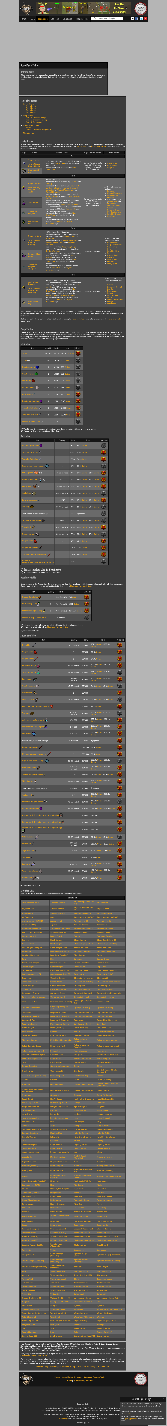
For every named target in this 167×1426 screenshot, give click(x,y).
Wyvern (77, 1324)
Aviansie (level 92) (82, 932)
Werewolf (101, 1317)
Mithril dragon (56, 1166)
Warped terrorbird (58, 1313)
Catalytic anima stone (31, 520)
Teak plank (27, 527)
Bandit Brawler (56, 936)
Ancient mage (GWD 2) (84, 917)
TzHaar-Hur (26, 1294)
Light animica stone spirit (33, 720)
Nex (109, 253)
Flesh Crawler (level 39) (107, 1055)
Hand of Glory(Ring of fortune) (34, 242)
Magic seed (27, 795)
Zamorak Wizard (104, 1328)
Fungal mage (80, 1062)
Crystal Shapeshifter (31, 1008)
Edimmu (54, 1031)
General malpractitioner (60, 1066)
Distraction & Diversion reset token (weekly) (41, 822)
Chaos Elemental (114, 193)
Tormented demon (105, 1279)
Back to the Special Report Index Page (79, 1367)
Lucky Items (28, 104)
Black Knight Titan (58, 948)
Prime (110, 201)
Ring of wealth (34, 183)
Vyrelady (78, 1305)
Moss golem (27, 1170)
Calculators (67, 18)
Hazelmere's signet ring (80, 586)
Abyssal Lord (27, 913)
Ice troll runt (27, 1114)
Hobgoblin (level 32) (59, 1106)
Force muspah (103, 1058)
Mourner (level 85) (105, 1170)
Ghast (99, 1066)
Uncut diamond (29, 387)
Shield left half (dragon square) (36, 706)
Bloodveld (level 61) (106, 951)
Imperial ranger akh (30, 1118)
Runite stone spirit (30, 479)
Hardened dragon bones (33, 802)
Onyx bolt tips (28, 850)
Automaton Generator (60, 929)
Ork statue (101, 1189)
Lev (75, 1152)
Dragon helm (27, 541)
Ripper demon (28, 1204)
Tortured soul (28, 1283)
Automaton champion (31, 929)
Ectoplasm (26, 733)
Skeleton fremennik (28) (107, 1240)
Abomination (113, 243)
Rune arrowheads (30, 500)
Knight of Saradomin (106, 1137)
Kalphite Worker (29, 1137)
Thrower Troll (27, 1279)
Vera (99, 1302)
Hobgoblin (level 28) (31, 1106)
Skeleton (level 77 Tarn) (107, 1236)
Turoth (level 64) (81, 1287)
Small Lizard (102, 1245)
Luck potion (33, 203)
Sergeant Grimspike (30, 1229)
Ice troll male (102, 1110)
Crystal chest (57, 221)
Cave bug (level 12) (82, 970)
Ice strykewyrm (28, 1110)
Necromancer (103, 1181)
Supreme (111, 204)
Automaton (102, 925)
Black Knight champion (32, 948)
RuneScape (63, 1419)
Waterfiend (55, 1317)
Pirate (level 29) (28, 1196)
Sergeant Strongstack (83, 1229)
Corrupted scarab (82, 997)
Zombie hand (56, 1336)
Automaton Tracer (105, 929)
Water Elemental (29, 1317)
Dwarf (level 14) (57, 1028)
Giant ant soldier (57, 1071)
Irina (52, 1122)
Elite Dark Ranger (81, 1035)
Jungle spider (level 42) (32, 1129)
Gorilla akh (26, 1084)
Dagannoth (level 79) (59, 1016)
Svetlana (25, 1275)
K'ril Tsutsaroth (114, 212)
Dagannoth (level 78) (31, 1016)
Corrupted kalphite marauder (34, 997)
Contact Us (89, 1381)
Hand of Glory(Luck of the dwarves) (34, 290)
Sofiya (53, 1250)
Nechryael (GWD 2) (82, 1181)
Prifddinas (50, 238)
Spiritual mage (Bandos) (80, 1255)
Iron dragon (79, 1122)
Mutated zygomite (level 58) (109, 1176)
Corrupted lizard (57, 997)
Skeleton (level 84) (58, 1240)
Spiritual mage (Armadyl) (56, 1255)
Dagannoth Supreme (59, 1020)
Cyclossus (26, 1012)
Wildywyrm (112, 264)
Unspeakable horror (83, 1298)
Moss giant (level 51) (106, 1166)
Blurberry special (29, 604)
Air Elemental (27, 917)
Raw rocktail (27, 679)
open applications (131, 1419)
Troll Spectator (103, 1283)
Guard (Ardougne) (105, 1095)
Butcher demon (104, 963)
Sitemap (69, 1381)
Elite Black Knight (58, 1035)
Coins (24, 353)
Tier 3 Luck (31, 110)
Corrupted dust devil (83, 993)
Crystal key (27, 645)
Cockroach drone (58, 989)
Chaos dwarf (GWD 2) (83, 982)
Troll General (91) (81, 1283)
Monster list (28, 133)
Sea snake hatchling (83, 1221)
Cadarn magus (28, 967)
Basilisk (25, 940)
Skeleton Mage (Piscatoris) (57, 1245)
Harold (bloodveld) (105, 1099)
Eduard (77, 1031)
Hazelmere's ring (98, 146)
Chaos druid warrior (30, 982)
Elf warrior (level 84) (106, 1031)
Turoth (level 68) (29, 1290)
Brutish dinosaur (57, 963)
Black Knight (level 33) (107, 944)
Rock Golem (55, 1208)
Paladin (77, 1192)
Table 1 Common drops (36, 118)
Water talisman (28, 837)
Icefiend (77, 1114)
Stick (24, 1271)
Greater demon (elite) (83, 1084)
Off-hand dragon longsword (34, 554)
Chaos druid (102, 978)
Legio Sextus (56, 1148)
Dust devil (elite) (29, 1028)
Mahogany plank (29, 767)
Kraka (24, 1141)
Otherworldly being (30, 1192)
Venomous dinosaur (83, 1302)
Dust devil (101, 1024)
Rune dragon (56, 1211)
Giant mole (79, 1071)
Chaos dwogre (28, 985)
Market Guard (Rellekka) (80, 1157)
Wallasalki (78, 1309)
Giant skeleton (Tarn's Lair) (34, 1076)
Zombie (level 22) (29, 1336)
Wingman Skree (28, 1324)
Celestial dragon (57, 978)
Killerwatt (54, 1137)
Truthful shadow (29, 1287)
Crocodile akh (103, 1002)
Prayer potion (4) (29, 672)
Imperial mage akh (105, 1114)
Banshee (78, 936)
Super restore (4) (29, 665)
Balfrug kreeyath (29, 936)
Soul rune (26, 864)
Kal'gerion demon (105, 1129)
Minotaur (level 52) (30, 1166)
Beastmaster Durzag (112, 292)
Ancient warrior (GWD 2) (32, 921)
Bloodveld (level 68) (30, 955)
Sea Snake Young (104, 1221)
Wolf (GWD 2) (56, 1324)
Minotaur (101, 1162)
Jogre (52, 1125)
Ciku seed (26, 857)
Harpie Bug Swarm (30, 1103)
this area (127, 1413)
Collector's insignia (32, 212)
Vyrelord (100, 1305)
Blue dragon (79, 955)
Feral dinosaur (80, 1051)
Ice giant (101, 1106)
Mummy (25, 1176)
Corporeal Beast (114, 245)
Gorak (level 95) (104, 1080)
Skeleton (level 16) (105, 1233)
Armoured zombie (82, 925)
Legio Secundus (29, 1148)
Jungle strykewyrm (58, 1129)
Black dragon (80, 940)
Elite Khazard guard (105, 1035)
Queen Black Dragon (112, 256)
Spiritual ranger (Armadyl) (57, 1261)
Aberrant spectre (57, 903)
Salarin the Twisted (82, 1211)
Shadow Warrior (28, 1233)
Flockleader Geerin (82, 1058)
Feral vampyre (103, 1051)
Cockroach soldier (82, 989)
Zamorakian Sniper (30, 1332)
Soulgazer (101, 1250)
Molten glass (28, 473)
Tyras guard (102, 1290)
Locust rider (27, 1157)
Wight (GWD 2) (80, 1321)
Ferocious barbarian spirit (33, 1055)
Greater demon (57, 1084)
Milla (76, 1162)
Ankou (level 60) (81, 921)
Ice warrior (55, 1114)
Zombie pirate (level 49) (84, 1336)
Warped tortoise (81, 1313)
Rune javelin (27, 394)
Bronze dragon (103, 959)
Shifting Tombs (52, 251)
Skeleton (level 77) (30, 1240)
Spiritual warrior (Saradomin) (34, 1266)
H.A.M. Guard (56, 1099)
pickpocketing (69, 236)
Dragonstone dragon (59, 1024)
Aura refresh (27, 693)
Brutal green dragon (30, 963)
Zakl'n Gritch (79, 1328)
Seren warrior (103, 1225)
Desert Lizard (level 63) (107, 1020)
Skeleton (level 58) (82, 1236)
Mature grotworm (104, 1157)
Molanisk (78, 1166)
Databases (55, 18)
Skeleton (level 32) (58, 1236)
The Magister (103, 1275)
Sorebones (79, 1250)
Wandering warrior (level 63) (34, 1313)
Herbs (28, 127)
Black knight (56, 944)
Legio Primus (56, 1144)
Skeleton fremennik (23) (84, 1240)
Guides (70, 1377)
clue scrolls (60, 163)
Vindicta (110, 261)
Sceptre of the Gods (55, 243)
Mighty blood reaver (59, 1162)
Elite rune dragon (29, 1040)
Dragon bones (28, 534)
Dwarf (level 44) (81, 1028)
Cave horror (79, 974)
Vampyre (25, 1302)
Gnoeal (53, 1080)
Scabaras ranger (81, 1216)
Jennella (25, 1125)
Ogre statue (79, 1189)
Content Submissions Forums (33, 1356)
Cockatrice (26, 989)
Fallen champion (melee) (108, 1046)
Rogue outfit (51, 196)
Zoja (76, 1332)
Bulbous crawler (81, 963)
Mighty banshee (29, 1162)
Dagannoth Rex (28, 1020)
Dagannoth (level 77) (106, 1012)
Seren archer (56, 1225)
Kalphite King (113, 251)
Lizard (99, 1152)
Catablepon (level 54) (59, 970)
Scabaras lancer (29, 1216)
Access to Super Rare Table (34, 618)
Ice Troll (53, 1110)
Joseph (77, 1125)
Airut (52, 917)
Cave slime (26, 978)
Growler (77, 1095)
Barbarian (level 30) (105, 936)
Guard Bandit (27, 1099)
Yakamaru (111, 304)
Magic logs (27, 493)
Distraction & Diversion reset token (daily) (40, 815)
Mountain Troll (56, 1170)
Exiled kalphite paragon (107, 1040)
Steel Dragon (102, 1266)
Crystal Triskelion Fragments (38, 129)
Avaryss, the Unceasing (32, 932)
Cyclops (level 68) (105, 1008)
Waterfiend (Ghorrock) (84, 1317)
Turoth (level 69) (57, 1290)
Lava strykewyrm (29, 1144)
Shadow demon (104, 1229)
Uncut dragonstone (30, 401)
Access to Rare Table (31, 422)
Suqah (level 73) (57, 1271)
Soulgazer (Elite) (29, 1255)
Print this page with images (48, 1367)
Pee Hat (100, 1192)
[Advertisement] (83, 42)
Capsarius (101, 967)
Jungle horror (103, 1125)
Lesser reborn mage (30, 1152)
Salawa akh (102, 1211)
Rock (99, 1204)
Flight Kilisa (55, 1058)
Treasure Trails (82, 18)
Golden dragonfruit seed (33, 775)
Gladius (25, 1080)
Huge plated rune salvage (33, 466)
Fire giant (78, 1055)
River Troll (78, 1204)
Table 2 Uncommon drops (37, 120)
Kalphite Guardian (30, 1133)
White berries (28, 781)
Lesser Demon (103, 1148)
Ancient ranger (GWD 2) (107, 917)
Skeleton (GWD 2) (58, 1233)
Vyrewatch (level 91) (59, 1309)
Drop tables (28, 116)
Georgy (77, 1066)
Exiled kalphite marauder (80, 1040)
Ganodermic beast (105, 1062)
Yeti (23, 1328)
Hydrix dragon (80, 1106)
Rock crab (26, 1208)
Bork (24, 959)
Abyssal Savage (57, 913)
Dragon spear (28, 659)
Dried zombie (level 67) (84, 1024)
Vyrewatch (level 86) (30, 1309)
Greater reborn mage (59, 1090)
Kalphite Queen (114, 214)
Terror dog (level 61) (59, 1275)
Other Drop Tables (31, 125)
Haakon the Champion (84, 1099)
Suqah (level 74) (81, 1271)
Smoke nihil (27, 1250)
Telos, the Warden (115, 299)
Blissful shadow (104, 948)
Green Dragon (103, 1090)
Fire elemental (56, 1055)
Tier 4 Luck (31, 112)
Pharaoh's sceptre (65, 190)
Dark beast (79, 1020)
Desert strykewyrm (30, 1024)
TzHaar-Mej (79, 1294)
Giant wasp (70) (57, 1076)
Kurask (77, 1141)
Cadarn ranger (56, 967)
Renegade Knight (82, 1200)
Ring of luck (33, 160)
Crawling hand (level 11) (61, 1002)
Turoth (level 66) (104, 1287)
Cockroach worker (105, 989)
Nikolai (25, 1189)
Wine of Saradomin (30, 871)
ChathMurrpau (103, 985)
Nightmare (78, 1185)
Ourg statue (55, 1192)
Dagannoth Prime (104, 1016)
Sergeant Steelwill (58, 1229)
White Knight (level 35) (60, 1321)
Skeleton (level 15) (82, 1233)
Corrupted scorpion (105, 997)
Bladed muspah (81, 948)
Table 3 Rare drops (34, 122)
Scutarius (54, 1221)
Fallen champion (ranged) (33, 1051)
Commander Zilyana (112, 196)
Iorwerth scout (28, 1122)
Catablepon (27, 970)
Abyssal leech (103, 909)
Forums (24, 18)
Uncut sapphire (29, 367)
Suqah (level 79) (104, 1271)
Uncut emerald (28, 374)
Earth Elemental (104, 1028)
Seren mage (79, 1225)
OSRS (33, 18)
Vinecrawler (27, 1305)
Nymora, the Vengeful (59, 1189)
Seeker (25, 1225)
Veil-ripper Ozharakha (59, 1302)
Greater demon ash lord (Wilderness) (107, 1084)
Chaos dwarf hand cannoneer (110, 982)
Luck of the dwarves (33, 283)
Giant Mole (112, 163)
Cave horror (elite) (105, 974)
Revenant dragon (104, 1200)
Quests (64, 1377)
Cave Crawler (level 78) (60, 974)
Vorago (110, 301)
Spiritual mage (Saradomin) (109, 1255)
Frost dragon (56, 1062)
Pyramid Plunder (53, 192)
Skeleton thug (80, 1245)
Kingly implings (69, 247)
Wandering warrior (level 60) (109, 1309)
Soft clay (26, 507)
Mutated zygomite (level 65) (34, 1181)
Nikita (99, 1185)
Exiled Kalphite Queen (31, 1046)
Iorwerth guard (103, 1118)
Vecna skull (82, 146)
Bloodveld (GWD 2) (82, 951)
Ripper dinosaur (57, 1204)
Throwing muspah (58, 1279)
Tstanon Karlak (57, 1287)
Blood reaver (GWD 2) (60, 951)
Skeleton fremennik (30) (32, 1245)
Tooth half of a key (30, 408)
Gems (73, 182)
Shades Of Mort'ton (69, 205)
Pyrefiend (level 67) (105, 1196)
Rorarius (25, 1211)
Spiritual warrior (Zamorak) (57, 1266)
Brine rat (78, 959)
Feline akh (55, 1051)
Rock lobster (79, 1208)
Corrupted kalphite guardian (109, 993)
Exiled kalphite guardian (61, 1040)
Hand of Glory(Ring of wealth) (34, 190)
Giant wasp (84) (81, 1076)
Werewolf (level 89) (30, 1321)
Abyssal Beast (28, 909)
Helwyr (110, 249)
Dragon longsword (30, 548)
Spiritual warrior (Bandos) (108, 1261)
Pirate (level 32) (57, 1196)
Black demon (56, 940)
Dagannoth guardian (83, 1016)
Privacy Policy (78, 1381)
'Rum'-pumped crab (30, 903)
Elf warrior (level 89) (30, 1035)
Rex (115, 201)
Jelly (99, 1122)
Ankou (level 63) (29, 925)
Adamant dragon (104, 913)
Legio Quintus (103, 1144)
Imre (76, 1118)
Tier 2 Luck (31, 108)
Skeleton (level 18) (30, 1236)
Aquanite (54, 925)
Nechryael (54, 1181)
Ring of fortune (34, 236)
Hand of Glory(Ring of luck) (34, 165)
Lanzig (100, 1141)
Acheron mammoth (82, 913)
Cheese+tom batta (30, 597)
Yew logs (26, 713)
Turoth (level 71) (81, 1290)
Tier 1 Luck (31, 106)
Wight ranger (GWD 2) (106, 1321)
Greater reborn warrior (84, 1090)
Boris (99, 955)
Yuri (52, 1328)
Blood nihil (26, 951)
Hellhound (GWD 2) (58, 1103)
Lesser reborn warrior (59, 1152)
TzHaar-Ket (55, 1294)
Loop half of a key (30, 415)
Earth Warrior (27, 1031)
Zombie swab (103, 1336)
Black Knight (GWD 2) (83, 944)
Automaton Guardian (83, 929)
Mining (49, 184)
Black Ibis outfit (70, 240)
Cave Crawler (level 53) (107, 970)
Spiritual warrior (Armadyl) (81, 1261)
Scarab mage (27, 1221)
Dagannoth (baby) (58, 1012)
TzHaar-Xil (101, 1294)
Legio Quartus (80, 1144)
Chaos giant (79, 985)
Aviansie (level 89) (58, 932)
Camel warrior (80, 967)
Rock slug (101, 1208)
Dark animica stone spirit (33, 727)
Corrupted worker (29, 1002)
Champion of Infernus (83, 978)
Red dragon (55, 1200)
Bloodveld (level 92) (59, 955)
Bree (52, 959)
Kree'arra (111, 216)
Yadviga (100, 1324)
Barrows (110, 191)
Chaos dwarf (56, 982)
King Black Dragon (112, 166)
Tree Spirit (54, 1283)
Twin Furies (112, 259)
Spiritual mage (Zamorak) (33, 1261)
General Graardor (114, 210)
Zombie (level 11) (104, 1332)
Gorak (76, 1080)
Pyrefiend (78, 1196)
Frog (24, 1062)
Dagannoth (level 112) (83, 1012)
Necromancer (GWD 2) (31, 1185)
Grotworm (54, 1095)
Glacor (100, 1076)
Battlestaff (26, 844)
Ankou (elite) (56, 921)
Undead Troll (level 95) (60, 1298)
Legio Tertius (80, 1148)
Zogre (53, 1332)
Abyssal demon (57, 909)
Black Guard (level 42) (107, 940)
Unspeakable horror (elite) (108, 1298)
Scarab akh (102, 1216)
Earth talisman (28, 699)
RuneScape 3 (43, 18)
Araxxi (110, 285)
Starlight (78, 1266)
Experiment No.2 (57, 1046)
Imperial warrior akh (59, 1118)
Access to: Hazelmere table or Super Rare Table (38, 561)
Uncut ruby (27, 381)
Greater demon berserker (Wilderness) (33, 1090)
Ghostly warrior (28, 1071)
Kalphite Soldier (104, 1133)
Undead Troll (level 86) (31, 1298)
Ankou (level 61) (104, 921)
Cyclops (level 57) (82, 1008)
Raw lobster (27, 486)
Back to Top (103, 1367)
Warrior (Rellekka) (105, 1313)
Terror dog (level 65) (83, 1275)
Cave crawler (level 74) (31, 974)
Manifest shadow (58, 1157)
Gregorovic (112, 247)
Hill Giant (101, 1103)
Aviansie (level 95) (105, 932)
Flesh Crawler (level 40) (32, 1058)
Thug (76, 1279)
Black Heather (28, 944)
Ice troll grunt (80, 1110)
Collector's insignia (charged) (32, 266)
